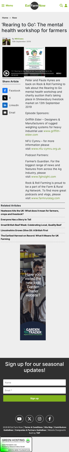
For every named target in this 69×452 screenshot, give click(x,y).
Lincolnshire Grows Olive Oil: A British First (24, 230)
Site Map (48, 427)
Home (5, 17)
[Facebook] (5, 90)
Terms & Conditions (33, 427)
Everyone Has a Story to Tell (16, 219)
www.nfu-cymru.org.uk (46, 148)
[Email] (5, 112)
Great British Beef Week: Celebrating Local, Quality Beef (31, 225)
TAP (38, 433)
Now (14, 17)
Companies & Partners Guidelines (30, 430)
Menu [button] (8, 5)
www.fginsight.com (43, 176)
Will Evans (19, 39)
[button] (61, 5)
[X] (5, 98)
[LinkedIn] (5, 105)
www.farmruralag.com (45, 198)
